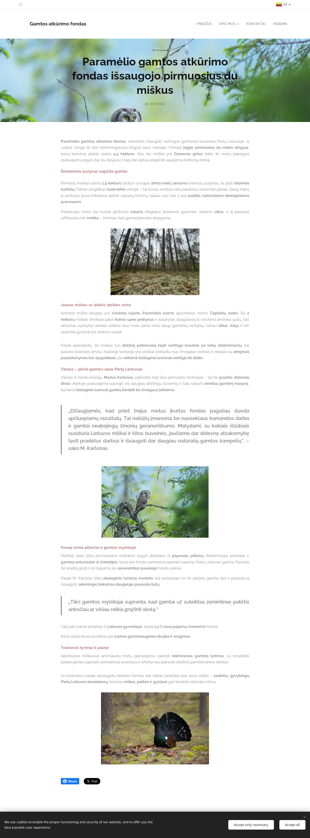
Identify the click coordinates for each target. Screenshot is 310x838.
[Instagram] (20, 4)
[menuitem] (204, 24)
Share (72, 781)
